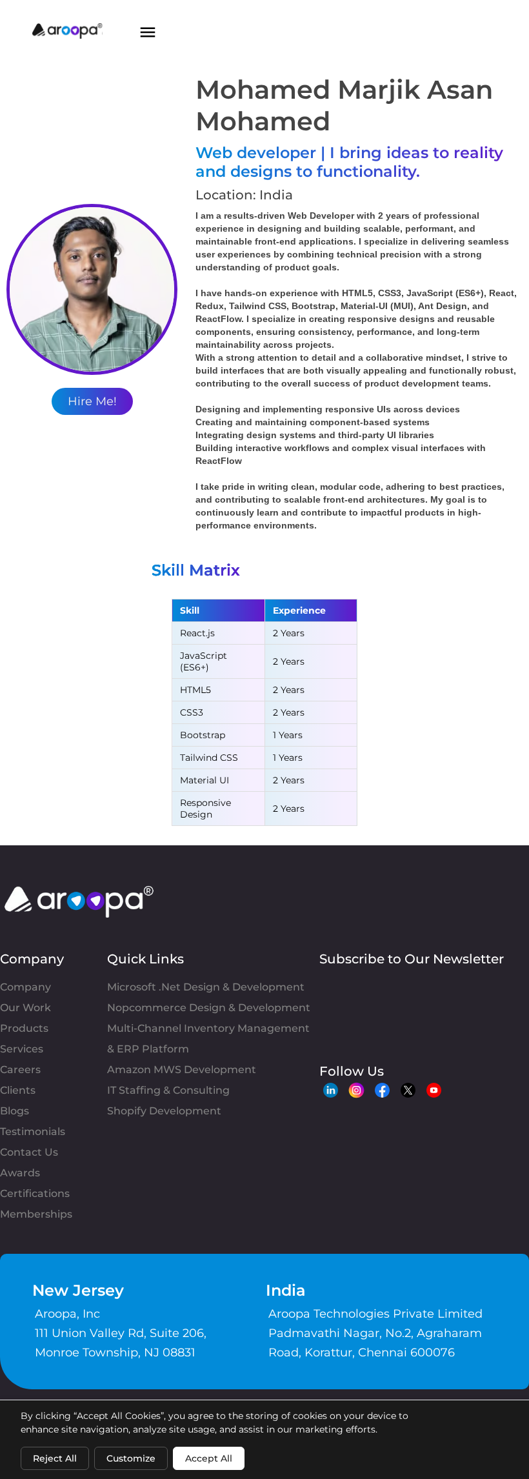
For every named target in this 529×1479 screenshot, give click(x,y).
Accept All (208, 1458)
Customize (130, 1458)
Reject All (55, 1458)
